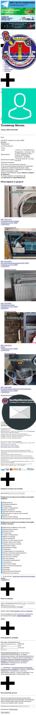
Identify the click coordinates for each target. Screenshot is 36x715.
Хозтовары (6, 569)
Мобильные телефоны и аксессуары (14, 527)
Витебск (5, 446)
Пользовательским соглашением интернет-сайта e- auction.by (16, 668)
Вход (2, 619)
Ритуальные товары (9, 545)
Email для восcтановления (9, 706)
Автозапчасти (7, 562)
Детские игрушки (8, 558)
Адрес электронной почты (9, 603)
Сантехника (7, 549)
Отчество (21, 647)
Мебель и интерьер (9, 536)
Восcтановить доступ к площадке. (22, 611)
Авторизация (13, 709)
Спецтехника (7, 506)
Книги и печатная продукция (12, 565)
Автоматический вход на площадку (12, 607)
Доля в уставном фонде (10, 517)
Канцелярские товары (10, 547)
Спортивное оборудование (11, 560)
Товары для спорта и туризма (12, 544)
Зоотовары (6, 567)
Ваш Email (4, 493)
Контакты (7, 71)
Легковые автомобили (10, 504)
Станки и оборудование (10, 508)
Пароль (3, 605)
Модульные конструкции (11, 573)
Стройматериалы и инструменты (13, 551)
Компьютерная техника (10, 529)
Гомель (9, 446)
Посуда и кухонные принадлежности (14, 553)
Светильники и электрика (11, 555)
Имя (19, 646)
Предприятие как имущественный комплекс (17, 518)
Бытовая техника (8, 531)
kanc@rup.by (32, 431)
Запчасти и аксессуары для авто (13, 540)
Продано (3, 142)
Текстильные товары (9, 564)
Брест (2, 446)
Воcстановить (5, 712)
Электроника (7, 533)
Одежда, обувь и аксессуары (12, 542)
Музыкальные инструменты (12, 571)
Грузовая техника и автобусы (12, 511)
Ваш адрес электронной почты (10, 642)
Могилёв (17, 446)
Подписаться (5, 579)
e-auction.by (19, 441)
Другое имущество (9, 509)
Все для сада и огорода (10, 556)
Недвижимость (7, 502)
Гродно (13, 446)
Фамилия (21, 644)
